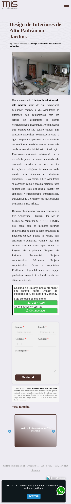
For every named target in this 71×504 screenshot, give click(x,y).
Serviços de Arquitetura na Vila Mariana (35, 429)
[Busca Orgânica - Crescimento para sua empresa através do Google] (55, 477)
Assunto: (43, 339)
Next (53, 431)
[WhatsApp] (60, 490)
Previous (9, 431)
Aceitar (34, 496)
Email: (42, 327)
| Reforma (35, 470)
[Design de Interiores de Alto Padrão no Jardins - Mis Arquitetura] (9, 5)
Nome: (19, 327)
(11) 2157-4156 (36, 302)
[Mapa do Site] (9, 476)
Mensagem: (22, 350)
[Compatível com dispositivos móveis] (40, 477)
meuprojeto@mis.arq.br (14, 466)
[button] (66, 5)
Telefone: (20, 339)
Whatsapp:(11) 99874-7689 (39, 466)
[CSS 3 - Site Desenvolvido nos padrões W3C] (29, 477)
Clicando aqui (36, 310)
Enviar (26, 377)
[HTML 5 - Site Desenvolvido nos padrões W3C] (18, 477)
